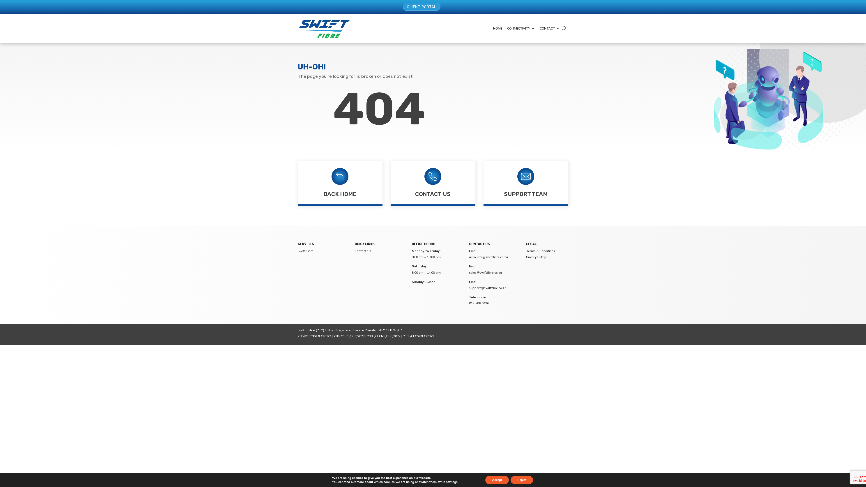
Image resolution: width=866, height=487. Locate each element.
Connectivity (518, 28)
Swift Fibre (305, 251)
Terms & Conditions (540, 251)
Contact (547, 28)
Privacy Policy (536, 257)
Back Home (340, 194)
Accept (497, 480)
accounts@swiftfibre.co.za (488, 257)
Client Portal (421, 7)
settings (452, 482)
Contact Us (433, 194)
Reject (521, 480)
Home (497, 28)
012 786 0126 (479, 303)
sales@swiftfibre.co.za (485, 273)
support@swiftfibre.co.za (487, 288)
